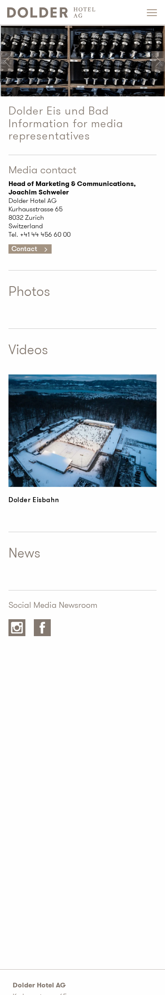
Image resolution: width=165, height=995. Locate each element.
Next (158, 61)
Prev (7, 61)
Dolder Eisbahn (33, 500)
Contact (24, 249)
